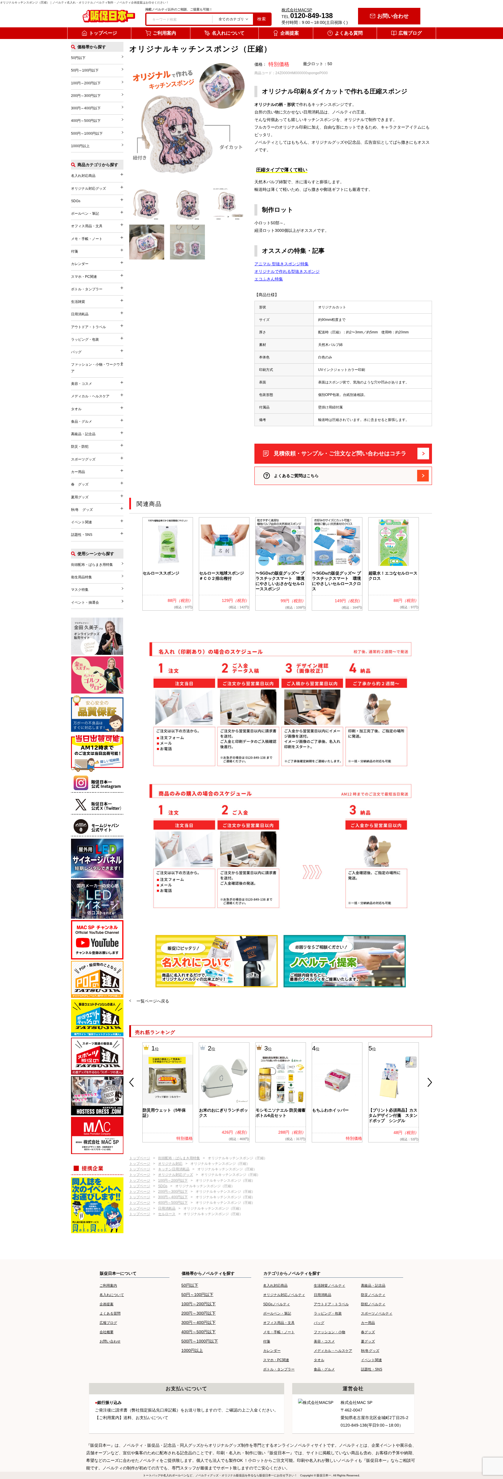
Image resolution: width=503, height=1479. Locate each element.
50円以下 (78, 58)
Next (430, 1082)
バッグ (76, 352)
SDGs (162, 1186)
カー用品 (78, 472)
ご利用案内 (164, 33)
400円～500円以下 (173, 1203)
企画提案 (289, 33)
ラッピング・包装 (85, 339)
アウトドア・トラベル (88, 327)
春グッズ (368, 1332)
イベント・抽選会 (85, 602)
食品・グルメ (81, 421)
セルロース (167, 1214)
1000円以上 (80, 146)
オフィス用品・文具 (86, 226)
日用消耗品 (167, 1208)
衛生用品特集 (81, 577)
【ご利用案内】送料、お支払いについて (131, 1417)
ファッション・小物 (329, 1332)
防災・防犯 (79, 447)
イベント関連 (81, 522)
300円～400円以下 (173, 1197)
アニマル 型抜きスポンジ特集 (281, 264)
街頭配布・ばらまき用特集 (179, 1158)
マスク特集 (79, 590)
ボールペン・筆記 (85, 213)
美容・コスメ (81, 384)
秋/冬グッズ (370, 1351)
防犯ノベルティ (373, 1304)
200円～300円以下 (173, 1192)
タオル (76, 409)
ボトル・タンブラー (86, 289)
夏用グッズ (79, 497)
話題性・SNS (81, 535)
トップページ (103, 33)
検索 (261, 19)
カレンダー (79, 264)
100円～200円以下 (173, 1180)
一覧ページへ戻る (153, 1001)
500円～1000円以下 (87, 133)
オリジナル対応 (170, 1164)
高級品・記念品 (83, 434)
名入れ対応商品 (83, 176)
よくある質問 (349, 33)
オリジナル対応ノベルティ (284, 1295)
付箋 (74, 251)
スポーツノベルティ (376, 1313)
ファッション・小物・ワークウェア (97, 367)
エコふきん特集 (268, 279)
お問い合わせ (393, 16)
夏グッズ (368, 1341)
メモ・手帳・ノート (86, 239)
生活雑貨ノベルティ (329, 1286)
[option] (167, 564)
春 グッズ (79, 484)
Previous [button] (131, 1082)
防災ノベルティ (373, 1295)
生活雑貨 (78, 302)
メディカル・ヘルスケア (90, 396)
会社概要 (107, 1332)
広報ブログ (410, 33)
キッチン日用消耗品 (173, 1169)
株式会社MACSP (296, 10)
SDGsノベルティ (276, 1304)
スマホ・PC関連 (84, 277)
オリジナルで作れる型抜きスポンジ (287, 271)
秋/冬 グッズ (82, 510)
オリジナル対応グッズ (175, 1175)
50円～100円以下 (85, 70)
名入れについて (228, 33)
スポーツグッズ (83, 459)
